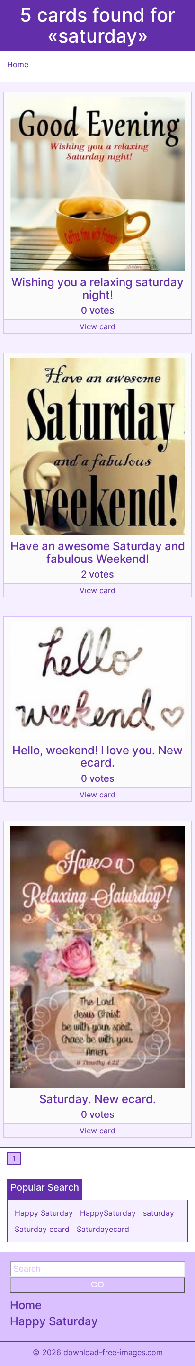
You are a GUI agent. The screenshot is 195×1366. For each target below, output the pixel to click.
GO (97, 1284)
